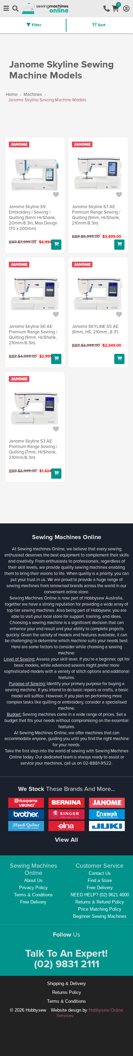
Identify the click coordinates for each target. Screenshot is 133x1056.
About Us (33, 880)
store (83, 592)
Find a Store (100, 880)
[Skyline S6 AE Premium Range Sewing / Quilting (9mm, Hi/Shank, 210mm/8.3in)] (35, 294)
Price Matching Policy (99, 909)
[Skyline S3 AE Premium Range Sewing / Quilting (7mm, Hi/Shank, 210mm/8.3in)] (35, 409)
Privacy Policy (33, 887)
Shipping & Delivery (66, 983)
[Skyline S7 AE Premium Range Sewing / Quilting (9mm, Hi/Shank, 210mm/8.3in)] (98, 174)
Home (11, 94)
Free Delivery (33, 902)
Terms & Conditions (33, 894)
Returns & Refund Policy (99, 902)
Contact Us (100, 873)
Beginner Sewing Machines (100, 916)
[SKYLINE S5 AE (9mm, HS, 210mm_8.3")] (98, 294)
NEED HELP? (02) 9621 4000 (100, 894)
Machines (33, 94)
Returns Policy (66, 992)
